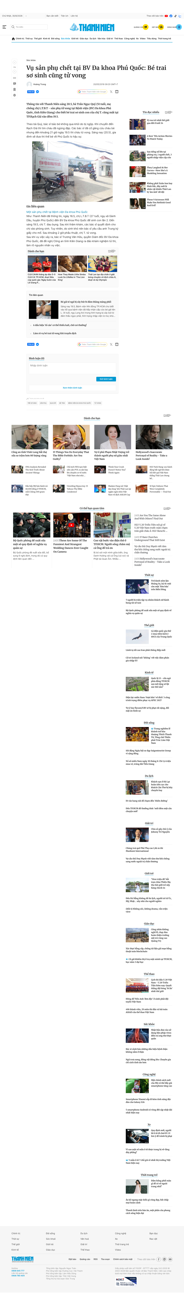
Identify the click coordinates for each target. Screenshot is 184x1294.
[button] (14, 62)
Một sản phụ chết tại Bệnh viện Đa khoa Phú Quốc (57, 212)
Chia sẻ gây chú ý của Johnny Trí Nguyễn (161, 830)
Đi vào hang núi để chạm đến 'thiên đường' (147, 801)
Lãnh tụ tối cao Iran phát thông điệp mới (145, 650)
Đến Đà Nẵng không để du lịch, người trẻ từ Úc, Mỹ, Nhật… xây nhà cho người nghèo (148, 900)
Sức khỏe (65, 38)
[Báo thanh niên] (92, 27)
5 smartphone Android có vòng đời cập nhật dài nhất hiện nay (149, 1111)
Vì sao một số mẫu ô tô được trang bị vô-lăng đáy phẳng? (147, 1151)
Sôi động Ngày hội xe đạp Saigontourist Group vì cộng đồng (148, 752)
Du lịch (93, 38)
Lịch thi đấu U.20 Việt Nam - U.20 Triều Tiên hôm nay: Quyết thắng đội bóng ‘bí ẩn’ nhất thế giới (161, 985)
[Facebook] (171, 16)
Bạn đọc (154, 1233)
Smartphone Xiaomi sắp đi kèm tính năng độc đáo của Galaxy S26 (148, 1100)
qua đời (53, 403)
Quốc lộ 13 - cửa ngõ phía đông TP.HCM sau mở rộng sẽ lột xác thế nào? (161, 682)
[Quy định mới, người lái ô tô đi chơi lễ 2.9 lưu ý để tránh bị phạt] (137, 1136)
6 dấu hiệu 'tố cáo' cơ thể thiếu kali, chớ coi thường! (60, 325)
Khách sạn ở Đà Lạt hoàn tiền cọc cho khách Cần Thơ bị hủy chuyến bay (161, 786)
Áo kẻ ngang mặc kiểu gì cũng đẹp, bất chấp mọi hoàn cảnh (147, 1201)
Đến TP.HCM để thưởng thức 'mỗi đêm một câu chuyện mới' (149, 810)
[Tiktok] (175, 16)
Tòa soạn (105, 1259)
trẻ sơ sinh (32, 403)
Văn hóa (101, 38)
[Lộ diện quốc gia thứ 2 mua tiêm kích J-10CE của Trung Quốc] (137, 637)
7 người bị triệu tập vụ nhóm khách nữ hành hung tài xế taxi (147, 601)
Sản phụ (43, 403)
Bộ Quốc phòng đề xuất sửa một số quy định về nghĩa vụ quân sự (148, 612)
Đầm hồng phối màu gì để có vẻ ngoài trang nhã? (161, 1183)
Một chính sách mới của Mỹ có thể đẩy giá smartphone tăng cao (161, 1083)
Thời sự (29, 38)
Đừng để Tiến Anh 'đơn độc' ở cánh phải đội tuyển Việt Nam (147, 1000)
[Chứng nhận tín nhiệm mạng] (126, 1282)
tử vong (97, 403)
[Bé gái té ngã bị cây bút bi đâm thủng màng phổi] (43, 309)
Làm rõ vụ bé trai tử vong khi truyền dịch (54, 333)
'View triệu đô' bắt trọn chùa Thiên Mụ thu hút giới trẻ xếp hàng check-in (161, 883)
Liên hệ (74, 16)
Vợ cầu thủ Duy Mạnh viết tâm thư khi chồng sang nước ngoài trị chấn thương (147, 860)
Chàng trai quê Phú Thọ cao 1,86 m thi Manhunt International (144, 849)
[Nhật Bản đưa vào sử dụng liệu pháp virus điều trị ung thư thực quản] (137, 1035)
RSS (95, 1259)
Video (142, 38)
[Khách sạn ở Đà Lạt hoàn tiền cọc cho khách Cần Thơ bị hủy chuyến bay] (137, 787)
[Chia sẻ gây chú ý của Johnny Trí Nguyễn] (137, 835)
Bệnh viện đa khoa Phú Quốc (79, 403)
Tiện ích (64, 16)
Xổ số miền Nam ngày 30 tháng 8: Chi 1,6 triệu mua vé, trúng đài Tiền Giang (148, 762)
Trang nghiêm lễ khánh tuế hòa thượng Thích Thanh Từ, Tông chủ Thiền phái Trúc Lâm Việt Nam (161, 735)
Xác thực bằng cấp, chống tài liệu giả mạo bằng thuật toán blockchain (149, 950)
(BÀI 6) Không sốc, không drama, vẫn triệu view (147, 910)
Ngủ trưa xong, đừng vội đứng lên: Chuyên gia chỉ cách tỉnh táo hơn (148, 1061)
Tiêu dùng (152, 38)
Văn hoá (84, 1238)
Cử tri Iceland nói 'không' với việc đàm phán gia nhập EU (147, 659)
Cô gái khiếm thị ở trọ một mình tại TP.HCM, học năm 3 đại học (149, 960)
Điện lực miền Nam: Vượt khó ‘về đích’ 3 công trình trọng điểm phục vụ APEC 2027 (148, 699)
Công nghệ (129, 38)
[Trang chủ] (13, 38)
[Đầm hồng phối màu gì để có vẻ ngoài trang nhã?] (137, 1186)
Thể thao (118, 38)
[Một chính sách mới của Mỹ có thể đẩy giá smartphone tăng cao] (137, 1086)
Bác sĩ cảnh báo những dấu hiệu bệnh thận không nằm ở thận (146, 1050)
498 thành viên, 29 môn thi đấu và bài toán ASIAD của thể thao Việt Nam (146, 1011)
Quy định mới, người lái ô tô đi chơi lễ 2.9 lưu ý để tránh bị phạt (161, 1133)
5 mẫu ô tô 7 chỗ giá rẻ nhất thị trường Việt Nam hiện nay (148, 1161)
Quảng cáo (85, 1259)
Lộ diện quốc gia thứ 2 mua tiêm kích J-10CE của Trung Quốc (161, 634)
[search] (29, 27)
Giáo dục (84, 38)
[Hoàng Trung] (29, 84)
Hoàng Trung (39, 84)
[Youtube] (166, 16)
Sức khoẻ (50, 1238)
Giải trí (110, 38)
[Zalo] (180, 16)
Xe (137, 38)
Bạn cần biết (52, 16)
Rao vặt (153, 1238)
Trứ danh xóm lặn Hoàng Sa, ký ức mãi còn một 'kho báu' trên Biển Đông (161, 585)
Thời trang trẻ (164, 38)
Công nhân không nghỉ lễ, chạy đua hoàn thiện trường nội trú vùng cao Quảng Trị (160, 935)
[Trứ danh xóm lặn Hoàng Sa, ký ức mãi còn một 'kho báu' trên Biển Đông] (137, 586)
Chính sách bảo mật (122, 1259)
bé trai (62, 403)
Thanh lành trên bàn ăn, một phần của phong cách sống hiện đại (148, 1211)
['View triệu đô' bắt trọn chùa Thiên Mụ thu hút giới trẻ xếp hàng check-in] (137, 885)
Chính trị (20, 38)
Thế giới (38, 38)
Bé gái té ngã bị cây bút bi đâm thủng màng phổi (86, 302)
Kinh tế (46, 38)
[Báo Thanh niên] (22, 1259)
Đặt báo (72, 1259)
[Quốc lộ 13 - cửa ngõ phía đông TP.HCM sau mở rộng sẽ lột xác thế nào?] (137, 684)
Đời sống (55, 38)
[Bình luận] (14, 83)
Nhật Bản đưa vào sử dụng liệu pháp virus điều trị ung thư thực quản (161, 1034)
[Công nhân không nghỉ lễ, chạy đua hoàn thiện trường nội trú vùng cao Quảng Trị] (137, 935)
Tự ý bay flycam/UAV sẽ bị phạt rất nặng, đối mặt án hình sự (147, 709)
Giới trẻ (74, 38)
